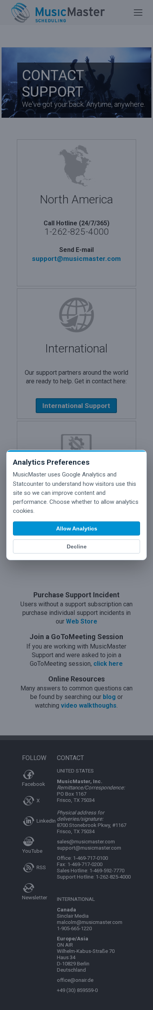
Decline (77, 546)
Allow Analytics (76, 528)
